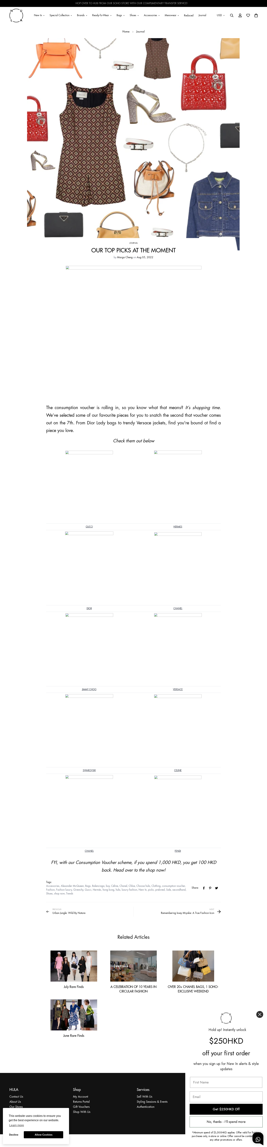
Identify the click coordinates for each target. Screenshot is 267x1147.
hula (118, 889)
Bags (119, 15)
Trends (69, 893)
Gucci (88, 889)
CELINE (178, 770)
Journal (202, 15)
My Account (80, 1096)
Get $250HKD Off (226, 1109)
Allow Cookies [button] (43, 1134)
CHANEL (177, 608)
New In (38, 15)
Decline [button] (13, 1134)
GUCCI (89, 527)
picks (151, 889)
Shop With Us (81, 1112)
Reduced (188, 15)
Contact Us (16, 1096)
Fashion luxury (64, 889)
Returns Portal (81, 1101)
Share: (195, 887)
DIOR (89, 608)
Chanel (123, 886)
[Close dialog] (259, 1014)
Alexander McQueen (72, 886)
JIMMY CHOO (89, 689)
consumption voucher (173, 886)
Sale (168, 889)
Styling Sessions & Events (152, 1101)
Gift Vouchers (81, 1107)
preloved (160, 889)
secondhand (179, 889)
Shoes (133, 15)
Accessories (150, 15)
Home (126, 31)
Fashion (50, 889)
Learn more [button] (16, 1125)
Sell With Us (144, 1096)
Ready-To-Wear (100, 15)
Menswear (170, 15)
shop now (59, 893)
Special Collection (59, 15)
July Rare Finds (74, 987)
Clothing (156, 886)
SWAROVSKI (89, 770)
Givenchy (78, 889)
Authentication (145, 1107)
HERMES (177, 527)
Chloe (132, 886)
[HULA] (16, 15)
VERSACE (178, 689)
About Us (15, 1101)
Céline (114, 886)
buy (108, 886)
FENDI (178, 851)
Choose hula (143, 886)
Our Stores (16, 1107)
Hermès (97, 889)
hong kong (108, 889)
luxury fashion (129, 889)
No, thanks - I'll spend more (226, 1121)
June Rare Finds (73, 1036)
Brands (81, 15)
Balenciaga (98, 886)
